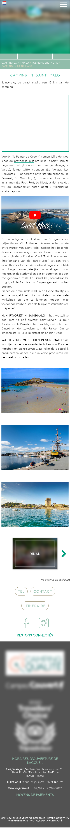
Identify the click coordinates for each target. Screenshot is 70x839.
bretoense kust (24, 161)
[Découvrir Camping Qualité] (35, 663)
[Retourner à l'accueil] (35, 17)
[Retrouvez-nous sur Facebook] (26, 623)
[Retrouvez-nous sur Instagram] (43, 623)
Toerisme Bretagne (45, 62)
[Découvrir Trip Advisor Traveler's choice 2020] (35, 726)
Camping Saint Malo (15, 62)
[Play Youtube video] (35, 215)
